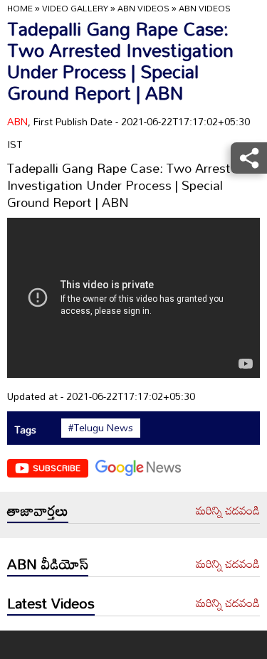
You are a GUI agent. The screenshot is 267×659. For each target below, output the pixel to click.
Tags (25, 429)
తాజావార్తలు (37, 510)
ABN (17, 121)
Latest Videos (51, 602)
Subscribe (56, 467)
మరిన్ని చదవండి (228, 511)
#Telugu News (100, 428)
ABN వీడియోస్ (47, 563)
